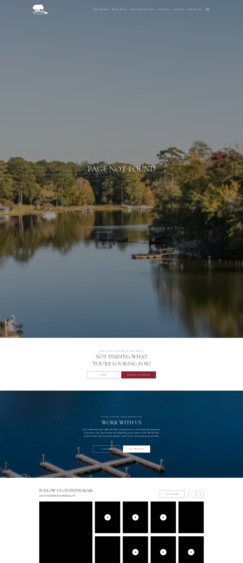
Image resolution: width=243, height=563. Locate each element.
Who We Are (101, 9)
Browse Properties (138, 375)
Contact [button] (106, 449)
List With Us (136, 449)
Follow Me (172, 494)
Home (103, 375)
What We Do (119, 9)
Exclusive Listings (143, 9)
